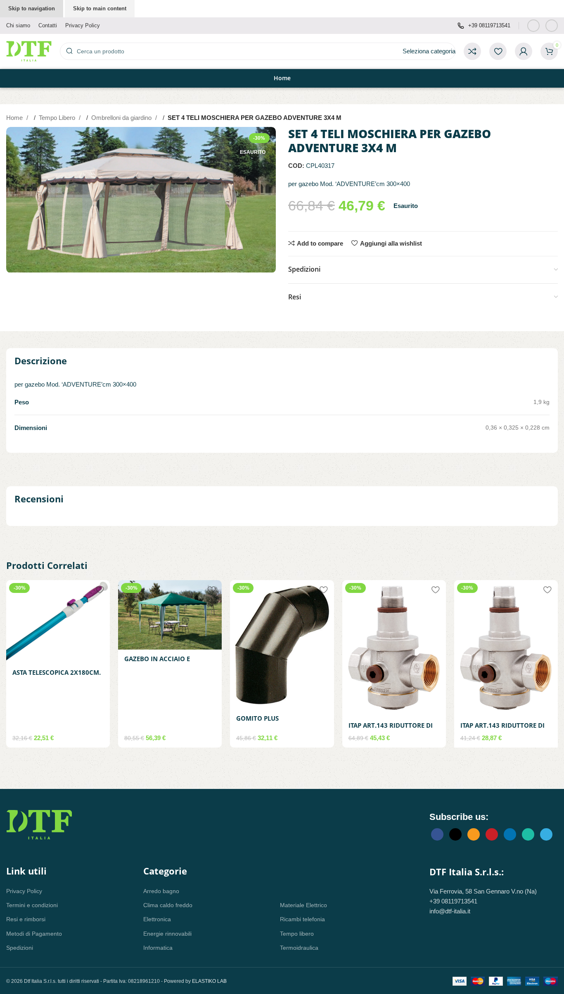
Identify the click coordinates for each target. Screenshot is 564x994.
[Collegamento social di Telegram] (546, 834)
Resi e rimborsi (25, 919)
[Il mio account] (523, 51)
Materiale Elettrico (303, 905)
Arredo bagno (161, 891)
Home (15, 117)
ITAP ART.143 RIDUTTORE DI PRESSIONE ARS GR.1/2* (502, 729)
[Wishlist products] (498, 51)
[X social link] (455, 834)
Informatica (158, 947)
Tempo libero (297, 933)
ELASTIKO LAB (209, 981)
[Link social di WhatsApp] (528, 834)
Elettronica (157, 919)
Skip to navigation (31, 8)
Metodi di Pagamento (34, 933)
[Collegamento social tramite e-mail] (473, 834)
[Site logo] (29, 50)
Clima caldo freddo (167, 905)
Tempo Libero (58, 117)
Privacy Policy (24, 891)
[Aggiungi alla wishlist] (99, 589)
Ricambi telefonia (302, 919)
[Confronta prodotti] (472, 51)
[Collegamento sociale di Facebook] (533, 25)
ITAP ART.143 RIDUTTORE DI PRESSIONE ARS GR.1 (390, 729)
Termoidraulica (299, 947)
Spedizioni (19, 947)
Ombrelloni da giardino (122, 117)
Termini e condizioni (32, 905)
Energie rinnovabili (167, 933)
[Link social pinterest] (492, 834)
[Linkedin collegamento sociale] (510, 834)
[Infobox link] (483, 25)
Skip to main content (99, 8)
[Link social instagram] (551, 25)
